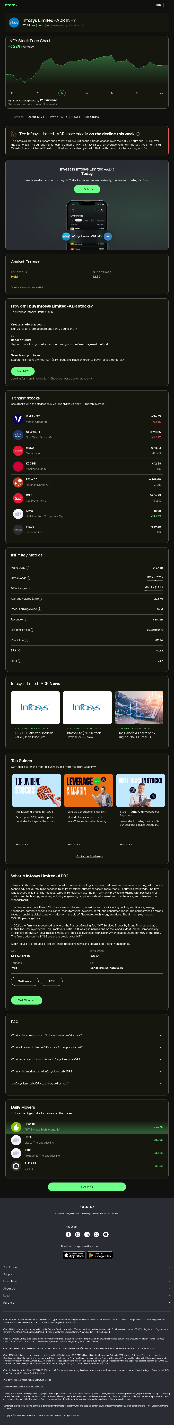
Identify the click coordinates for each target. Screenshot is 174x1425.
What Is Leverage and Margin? (87, 811)
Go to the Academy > (89, 856)
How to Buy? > (58, 117)
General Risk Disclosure (14, 1387)
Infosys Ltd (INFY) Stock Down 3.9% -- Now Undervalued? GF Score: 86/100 (83, 735)
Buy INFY (87, 189)
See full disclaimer (38, 1373)
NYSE (52, 981)
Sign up (11, 101)
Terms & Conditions (34, 1387)
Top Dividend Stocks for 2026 (34, 811)
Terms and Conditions (19, 1373)
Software (25, 981)
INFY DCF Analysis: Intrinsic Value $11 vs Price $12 (33, 735)
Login (157, 4)
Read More (22, 844)
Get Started (27, 1000)
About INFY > (36, 117)
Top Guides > (93, 117)
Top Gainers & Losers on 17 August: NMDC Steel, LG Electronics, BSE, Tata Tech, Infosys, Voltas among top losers (137, 735)
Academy (86, 378)
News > (76, 117)
